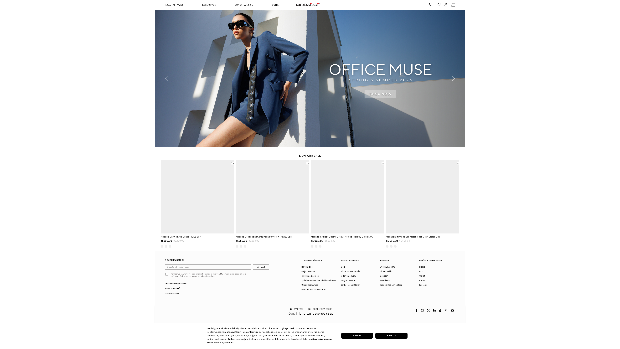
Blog (343, 267)
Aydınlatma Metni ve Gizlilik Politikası (318, 280)
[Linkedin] (434, 310)
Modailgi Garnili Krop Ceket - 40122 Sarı (181, 236)
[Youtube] (452, 310)
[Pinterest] (446, 310)
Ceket (422, 276)
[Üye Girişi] (445, 5)
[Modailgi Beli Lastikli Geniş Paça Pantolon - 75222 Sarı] (272, 196)
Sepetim (384, 276)
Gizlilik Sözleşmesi (310, 276)
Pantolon (423, 285)
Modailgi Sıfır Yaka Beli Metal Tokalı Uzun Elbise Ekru (413, 236)
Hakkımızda (307, 267)
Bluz (421, 271)
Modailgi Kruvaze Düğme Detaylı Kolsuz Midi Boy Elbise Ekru (342, 236)
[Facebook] (416, 310)
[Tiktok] (440, 310)
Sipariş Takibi (386, 271)
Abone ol (261, 267)
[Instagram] (422, 310)
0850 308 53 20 (172, 293)
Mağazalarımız (308, 271)
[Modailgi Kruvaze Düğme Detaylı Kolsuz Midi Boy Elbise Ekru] (347, 196)
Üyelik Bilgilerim (387, 267)
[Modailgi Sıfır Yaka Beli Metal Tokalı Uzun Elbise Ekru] (422, 196)
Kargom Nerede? (348, 280)
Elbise (422, 267)
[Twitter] (428, 310)
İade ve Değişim (348, 276)
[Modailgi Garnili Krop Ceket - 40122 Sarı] (197, 196)
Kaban (422, 280)
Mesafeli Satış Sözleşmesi (313, 289)
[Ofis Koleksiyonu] (310, 78)
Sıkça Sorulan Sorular (351, 271)
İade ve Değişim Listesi (391, 285)
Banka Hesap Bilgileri (350, 285)
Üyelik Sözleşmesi (310, 285)
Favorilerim (385, 280)
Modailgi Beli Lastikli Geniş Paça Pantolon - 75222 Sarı (264, 236)
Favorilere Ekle (232, 163)
